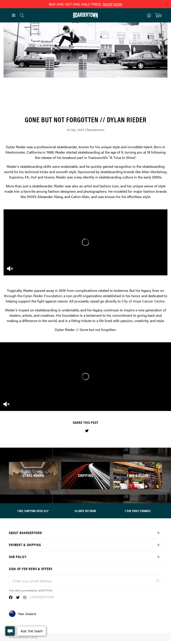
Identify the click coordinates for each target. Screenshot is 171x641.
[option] (85, 242)
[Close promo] (167, 3)
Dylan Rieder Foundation (42, 295)
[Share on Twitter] (87, 430)
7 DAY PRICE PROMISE (138, 511)
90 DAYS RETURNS (85, 511)
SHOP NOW (112, 4)
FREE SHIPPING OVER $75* (33, 511)
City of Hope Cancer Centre (143, 301)
